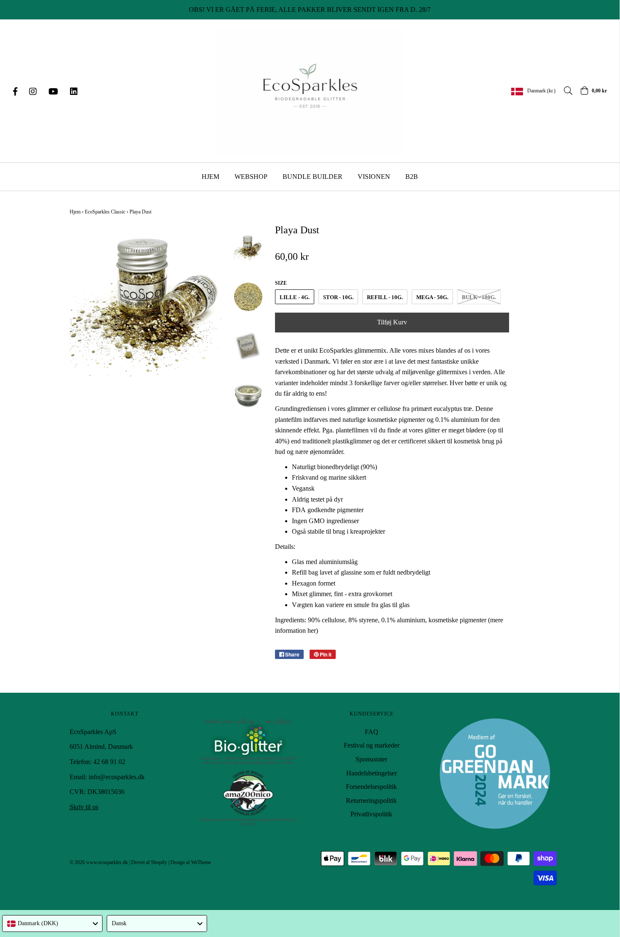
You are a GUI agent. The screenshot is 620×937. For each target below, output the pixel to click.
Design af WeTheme (190, 862)
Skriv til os (84, 806)
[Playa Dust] (248, 247)
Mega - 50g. (432, 297)
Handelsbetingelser (371, 773)
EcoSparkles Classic (105, 212)
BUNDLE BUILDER (312, 176)
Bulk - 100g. (479, 297)
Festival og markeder (371, 745)
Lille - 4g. (295, 297)
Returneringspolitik (371, 800)
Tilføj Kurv (392, 322)
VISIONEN (374, 176)
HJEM (210, 176)
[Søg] (563, 90)
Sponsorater (371, 759)
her (311, 630)
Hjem (75, 212)
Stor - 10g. (338, 297)
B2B (411, 176)
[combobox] (52, 923)
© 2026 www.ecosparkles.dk (99, 862)
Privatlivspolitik (371, 814)
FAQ (371, 731)
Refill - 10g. (385, 297)
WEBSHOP (251, 176)
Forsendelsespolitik (371, 786)
